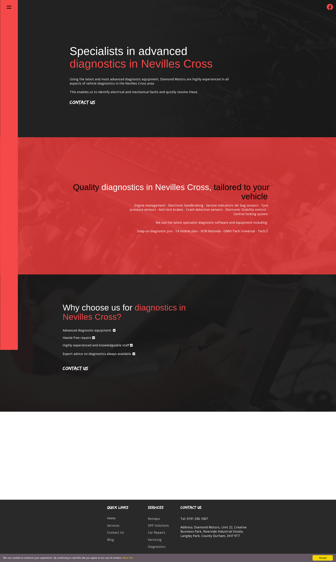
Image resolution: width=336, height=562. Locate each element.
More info (127, 557)
